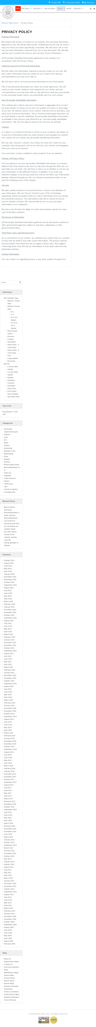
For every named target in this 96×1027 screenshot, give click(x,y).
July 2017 (8, 788)
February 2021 (9, 670)
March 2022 (8, 634)
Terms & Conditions (11, 992)
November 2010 (10, 886)
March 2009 (8, 941)
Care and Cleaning (11, 967)
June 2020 (8, 692)
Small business (10, 478)
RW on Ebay (50, 8)
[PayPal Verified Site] (54, 1020)
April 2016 (8, 820)
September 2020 (10, 684)
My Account (89, 2)
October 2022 (9, 615)
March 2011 (8, 878)
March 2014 (8, 837)
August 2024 (9, 563)
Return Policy (9, 981)
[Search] (20, 282)
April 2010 (8, 905)
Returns (7, 462)
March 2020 (8, 700)
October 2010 (9, 889)
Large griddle (13, 358)
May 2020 (8, 694)
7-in (12, 314)
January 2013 (9, 851)
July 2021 (8, 656)
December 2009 (10, 916)
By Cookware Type (11, 298)
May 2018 (8, 760)
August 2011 (9, 867)
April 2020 (8, 697)
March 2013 (8, 848)
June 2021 (8, 659)
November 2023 (10, 579)
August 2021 (9, 653)
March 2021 (8, 667)
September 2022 (10, 618)
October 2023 (9, 582)
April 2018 (8, 763)
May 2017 (8, 793)
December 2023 (10, 577)
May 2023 (8, 596)
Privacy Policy (9, 978)
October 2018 (9, 747)
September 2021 (10, 651)
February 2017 (9, 801)
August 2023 (9, 588)
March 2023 (8, 601)
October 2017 (9, 779)
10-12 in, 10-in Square (14, 325)
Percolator (11, 361)
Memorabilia (9, 454)
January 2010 (9, 914)
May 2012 (8, 859)
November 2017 (10, 777)
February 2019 (9, 736)
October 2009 (9, 922)
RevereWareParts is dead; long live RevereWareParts (11, 515)
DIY (5, 440)
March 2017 (8, 799)
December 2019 (10, 708)
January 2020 (9, 705)
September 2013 (10, 845)
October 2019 (9, 714)
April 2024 (8, 571)
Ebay (6, 443)
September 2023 (10, 585)
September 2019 (10, 716)
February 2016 (9, 826)
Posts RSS (56, 2)
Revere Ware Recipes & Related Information (11, 986)
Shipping (7, 476)
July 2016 (8, 812)
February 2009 (9, 944)
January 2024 (9, 574)
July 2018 (8, 755)
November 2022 (10, 612)
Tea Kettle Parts (14, 397)
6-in (12, 312)
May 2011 (8, 873)
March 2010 (8, 908)
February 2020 (9, 703)
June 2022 (8, 626)
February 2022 (9, 637)
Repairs (7, 459)
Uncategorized (9, 492)
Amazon (7, 434)
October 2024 (9, 560)
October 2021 (9, 648)
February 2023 (9, 604)
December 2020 (10, 675)
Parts (6, 456)
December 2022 (10, 610)
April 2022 (8, 632)
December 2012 (10, 853)
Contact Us (8, 964)
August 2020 (9, 686)
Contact (77, 8)
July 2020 (8, 689)
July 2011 (7, 870)
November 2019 (10, 711)
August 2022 (9, 621)
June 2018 (8, 757)
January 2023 (9, 607)
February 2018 (9, 768)
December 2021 (10, 642)
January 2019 (9, 738)
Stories (7, 481)
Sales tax (7, 473)
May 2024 (8, 569)
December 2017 (10, 774)
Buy (18, 8)
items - (94, 8)
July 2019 (8, 722)
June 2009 (8, 933)
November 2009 (10, 919)
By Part (7, 364)
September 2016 (10, 810)
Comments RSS (73, 2)
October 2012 (9, 856)
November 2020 (10, 678)
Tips (5, 486)
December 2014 (10, 831)
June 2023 (8, 593)
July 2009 (8, 930)
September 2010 (10, 892)
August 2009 (9, 927)
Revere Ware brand (11, 465)
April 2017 (8, 796)
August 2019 (9, 719)
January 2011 (9, 881)
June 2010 (8, 900)
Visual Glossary (10, 1000)
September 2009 (10, 925)
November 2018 (10, 744)
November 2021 (10, 645)
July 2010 (8, 897)
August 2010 (9, 894)
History (37, 8)
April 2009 (8, 938)
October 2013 (9, 842)
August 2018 (9, 752)
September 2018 (10, 749)
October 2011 (9, 864)
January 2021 (9, 673)
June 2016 (8, 815)
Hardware (11, 380)
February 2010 (9, 911)
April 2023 (8, 599)
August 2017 (9, 785)
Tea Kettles (12, 342)
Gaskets (11, 377)
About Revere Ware (11, 962)
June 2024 (8, 566)
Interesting (8, 448)
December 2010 (10, 883)
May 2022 (8, 629)
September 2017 (10, 782)
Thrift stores (8, 484)
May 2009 (8, 935)
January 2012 (9, 862)
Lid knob (11, 383)
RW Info (25, 8)
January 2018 (9, 771)
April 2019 (8, 730)
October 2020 (9, 681)
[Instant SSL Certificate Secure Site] (43, 1020)
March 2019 (8, 733)
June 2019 (8, 725)
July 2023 (8, 590)
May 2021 (8, 662)
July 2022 (8, 623)
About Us (7, 959)
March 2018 (8, 766)
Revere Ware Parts (10, 23)
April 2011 (8, 875)
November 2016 (10, 804)
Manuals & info (10, 451)
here (64, 259)
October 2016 (9, 807)
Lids (9, 356)
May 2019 (8, 727)
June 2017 (8, 790)
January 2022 (9, 640)
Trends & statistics (11, 489)
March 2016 (8, 823)
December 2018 (10, 741)
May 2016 (8, 818)
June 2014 (8, 834)
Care (6, 437)
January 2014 (9, 840)
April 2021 (8, 664)
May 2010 (8, 903)
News (68, 8)
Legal (60, 8)
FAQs (6, 970)
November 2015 (10, 829)
